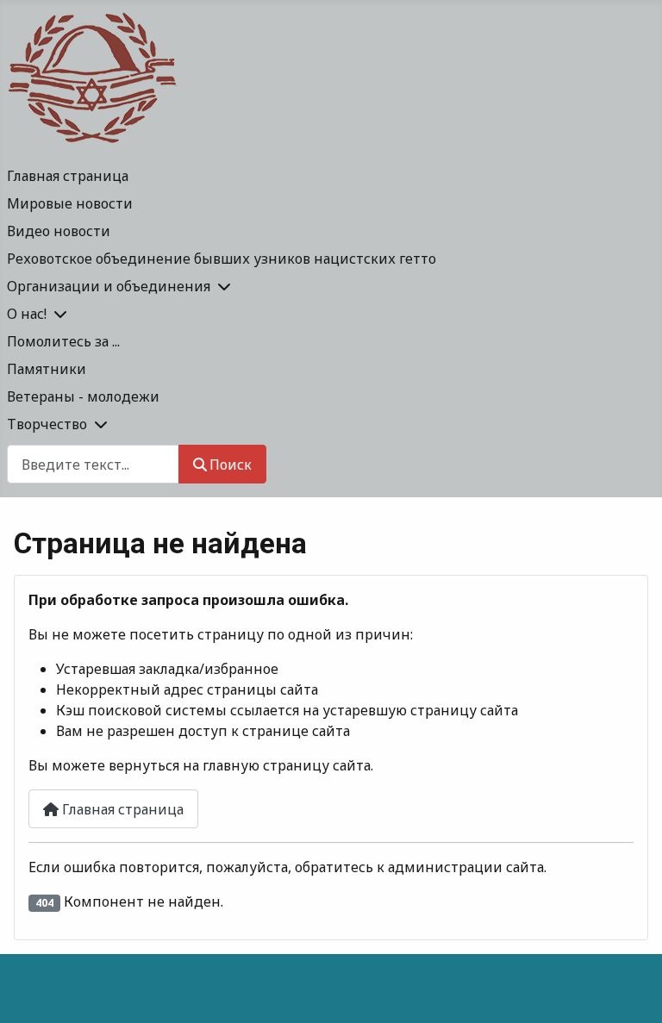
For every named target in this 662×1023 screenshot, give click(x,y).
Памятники (46, 368)
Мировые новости (70, 203)
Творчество (47, 424)
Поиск (230, 464)
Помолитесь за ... (63, 341)
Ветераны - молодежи (83, 396)
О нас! (27, 313)
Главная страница (67, 175)
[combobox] (93, 464)
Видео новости (58, 230)
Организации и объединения (108, 286)
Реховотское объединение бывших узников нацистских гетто (221, 258)
